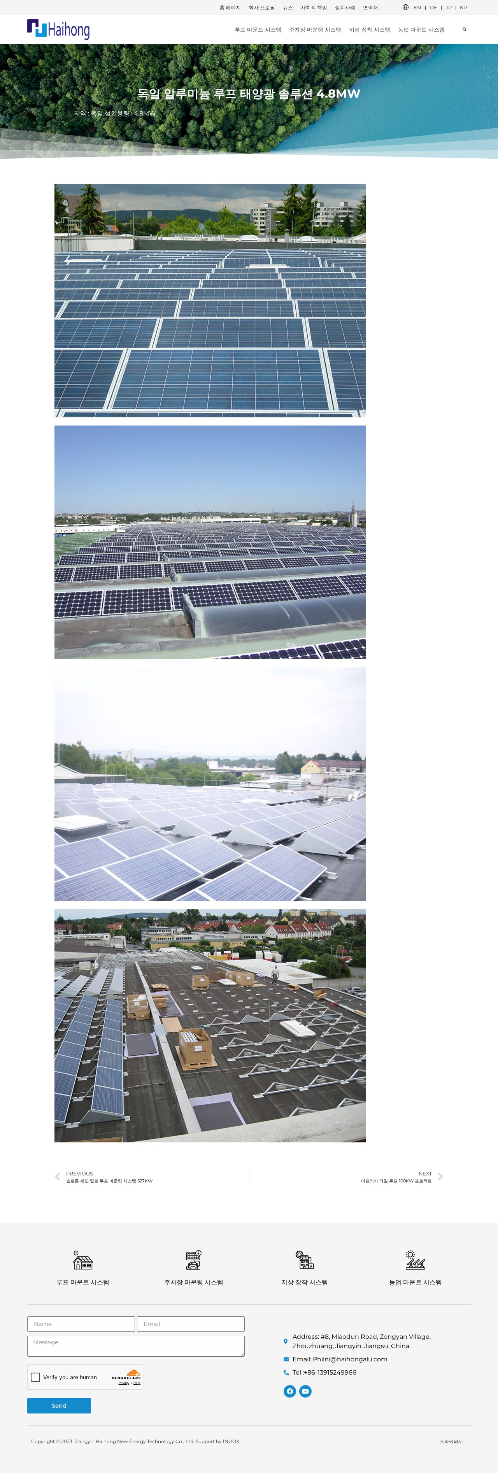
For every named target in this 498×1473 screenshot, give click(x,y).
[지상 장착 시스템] (304, 1260)
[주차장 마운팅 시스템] (193, 1260)
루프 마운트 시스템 (258, 29)
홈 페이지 (230, 7)
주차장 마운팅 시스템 (315, 29)
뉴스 (288, 7)
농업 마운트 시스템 (421, 29)
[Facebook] (290, 1391)
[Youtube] (305, 1391)
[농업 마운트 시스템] (415, 1260)
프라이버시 (451, 1441)
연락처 (370, 7)
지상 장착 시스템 (369, 29)
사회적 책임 (314, 7)
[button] (464, 29)
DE (433, 7)
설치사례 (345, 7)
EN (417, 7)
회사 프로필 (262, 7)
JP (448, 7)
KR (463, 7)
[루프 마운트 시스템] (83, 1260)
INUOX (231, 1441)
